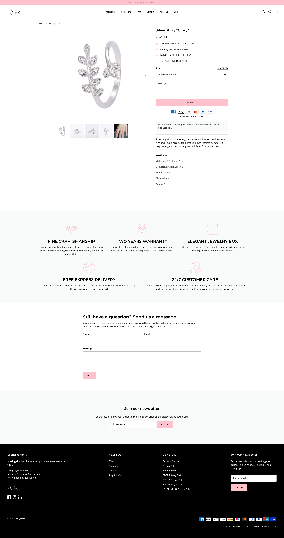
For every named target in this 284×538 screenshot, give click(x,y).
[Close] (197, 245)
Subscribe (115, 281)
